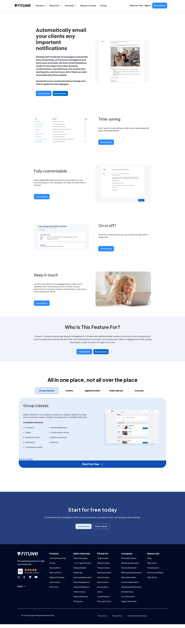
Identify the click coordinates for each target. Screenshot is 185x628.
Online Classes (79, 592)
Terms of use (102, 616)
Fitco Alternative (128, 596)
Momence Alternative (130, 582)
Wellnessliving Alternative (131, 572)
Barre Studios (103, 582)
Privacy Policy (117, 616)
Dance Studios (103, 577)
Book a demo (60, 93)
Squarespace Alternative (131, 587)
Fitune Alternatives (128, 558)
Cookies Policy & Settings (137, 616)
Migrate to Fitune (88, 5)
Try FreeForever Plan (57, 558)
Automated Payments (82, 577)
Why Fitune (54, 587)
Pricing (52, 563)
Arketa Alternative (128, 577)
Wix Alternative (127, 592)
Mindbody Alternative (130, 563)
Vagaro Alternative (128, 601)
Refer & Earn (152, 577)
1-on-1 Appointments (82, 563)
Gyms (99, 592)
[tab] (46, 391)
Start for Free (136, 5)
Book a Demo (55, 568)
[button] (21, 586)
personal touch (47, 180)
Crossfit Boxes (103, 596)
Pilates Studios (103, 563)
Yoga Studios (102, 558)
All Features (78, 601)
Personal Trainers (104, 601)
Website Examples (56, 577)
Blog (149, 558)
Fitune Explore (153, 568)
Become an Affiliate (155, 572)
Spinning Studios (104, 572)
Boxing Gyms (102, 587)
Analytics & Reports (81, 587)
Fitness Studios (103, 568)
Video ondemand (80, 596)
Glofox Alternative (128, 568)
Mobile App (78, 572)
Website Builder (79, 568)
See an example (26, 459)
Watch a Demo (55, 572)
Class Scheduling (80, 558)
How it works (54, 582)
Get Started (43, 93)
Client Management (81, 582)
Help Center (152, 563)
